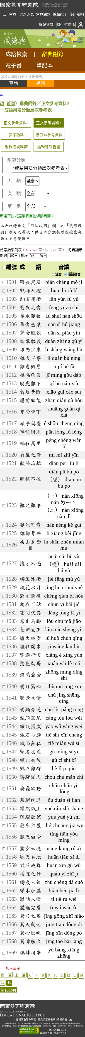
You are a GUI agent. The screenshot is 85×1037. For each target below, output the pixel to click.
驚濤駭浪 (30, 941)
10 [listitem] (55, 975)
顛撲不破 (30, 479)
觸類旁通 (30, 709)
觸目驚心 (30, 686)
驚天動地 (30, 924)
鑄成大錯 (30, 882)
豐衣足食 (30, 307)
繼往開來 (30, 646)
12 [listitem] (68, 975)
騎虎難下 (30, 383)
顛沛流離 (30, 463)
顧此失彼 (30, 760)
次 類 (14, 193)
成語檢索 (16, 54)
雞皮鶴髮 (30, 366)
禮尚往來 (30, 350)
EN (59, 24)
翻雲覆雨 (30, 299)
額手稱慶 (30, 423)
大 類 (14, 180)
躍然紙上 (30, 808)
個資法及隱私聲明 (26, 1019)
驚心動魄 (30, 933)
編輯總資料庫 (16, 147)
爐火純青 (30, 638)
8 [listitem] (43, 975)
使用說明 (76, 14)
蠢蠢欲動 (30, 788)
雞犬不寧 (30, 358)
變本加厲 (30, 890)
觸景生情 (30, 698)
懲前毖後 (30, 596)
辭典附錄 (53, 54)
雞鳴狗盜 (30, 375)
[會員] (80, 24)
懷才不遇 (30, 563)
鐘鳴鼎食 (30, 675)
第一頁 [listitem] (6, 975)
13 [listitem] (75, 975)
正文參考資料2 (48, 123)
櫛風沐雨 (30, 579)
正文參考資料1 (16, 123)
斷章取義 (30, 341)
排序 (25, 255)
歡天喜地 (30, 857)
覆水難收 (30, 316)
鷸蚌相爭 (30, 953)
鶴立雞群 (30, 768)
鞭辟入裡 (30, 290)
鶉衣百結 (30, 604)
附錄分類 (16, 160)
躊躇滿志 (30, 777)
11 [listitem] (62, 975)
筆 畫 (14, 206)
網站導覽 (46, 24)
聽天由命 (30, 837)
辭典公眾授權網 (46, 1019)
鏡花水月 (30, 587)
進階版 (69, 24)
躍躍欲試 (30, 817)
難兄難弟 (30, 505)
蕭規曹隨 (30, 392)
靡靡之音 (30, 455)
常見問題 (43, 14)
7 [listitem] (36, 975)
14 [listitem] (81, 975)
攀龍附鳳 (30, 432)
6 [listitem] (30, 975)
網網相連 (62, 1019)
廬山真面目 (30, 545)
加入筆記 (13, 968)
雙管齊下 (30, 412)
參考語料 (16, 135)
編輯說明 (60, 14)
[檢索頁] (22, 47)
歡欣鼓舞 (30, 865)
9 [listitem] (49, 975)
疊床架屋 (30, 825)
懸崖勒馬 (30, 663)
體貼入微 (30, 899)
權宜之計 (30, 874)
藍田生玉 (30, 629)
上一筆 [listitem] (20, 975)
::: (4, 14)
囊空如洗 (30, 848)
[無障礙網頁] (29, 1030)
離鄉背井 (30, 533)
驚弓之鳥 (30, 916)
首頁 (12, 14)
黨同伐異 (30, 613)
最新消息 (26, 14)
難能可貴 (30, 525)
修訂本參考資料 (49, 135)
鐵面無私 (30, 743)
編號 (11, 267)
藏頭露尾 (30, 718)
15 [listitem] (3, 982)
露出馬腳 (30, 621)
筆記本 (44, 65)
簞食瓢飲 (30, 333)
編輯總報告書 (48, 147)
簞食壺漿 (30, 324)
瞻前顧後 (30, 400)
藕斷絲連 (30, 800)
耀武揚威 (30, 726)
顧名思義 (30, 752)
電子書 (13, 65)
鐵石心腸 (30, 735)
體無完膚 (30, 907)
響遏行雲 (30, 655)
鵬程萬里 (30, 443)
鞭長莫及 (30, 282)
